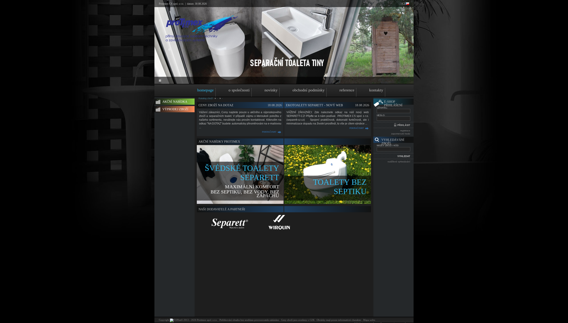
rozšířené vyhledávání (399, 161)
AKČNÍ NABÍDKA (174, 101)
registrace (405, 130)
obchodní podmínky (308, 90)
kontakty (376, 90)
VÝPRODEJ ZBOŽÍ (175, 109)
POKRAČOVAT (269, 132)
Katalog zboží (206, 98)
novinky (271, 90)
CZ (403, 3)
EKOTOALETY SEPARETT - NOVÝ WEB (314, 105)
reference (346, 90)
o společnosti (239, 90)
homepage (205, 90)
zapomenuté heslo (400, 133)
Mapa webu (369, 320)
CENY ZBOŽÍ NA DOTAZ (216, 105)
